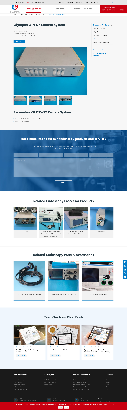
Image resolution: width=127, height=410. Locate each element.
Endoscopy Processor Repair (81, 387)
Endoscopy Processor (39, 14)
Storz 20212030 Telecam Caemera (29, 294)
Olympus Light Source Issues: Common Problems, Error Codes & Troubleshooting (97, 350)
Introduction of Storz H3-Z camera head (62, 350)
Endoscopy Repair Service (83, 9)
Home (17, 14)
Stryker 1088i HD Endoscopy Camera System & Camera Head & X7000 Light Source (51, 234)
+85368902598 (21, 2)
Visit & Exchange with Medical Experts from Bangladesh (28, 350)
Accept (66, 407)
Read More (20, 355)
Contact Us (94, 2)
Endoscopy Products (33, 9)
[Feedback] (125, 277)
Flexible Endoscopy (99, 28)
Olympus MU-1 (101, 231)
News (86, 2)
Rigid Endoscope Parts (50, 382)
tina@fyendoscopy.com (40, 2)
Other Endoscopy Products (101, 42)
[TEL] (125, 273)
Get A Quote (19, 41)
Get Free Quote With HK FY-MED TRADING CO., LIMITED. (113, 9)
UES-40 (25, 231)
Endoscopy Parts (58, 9)
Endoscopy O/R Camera (100, 35)
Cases (107, 384)
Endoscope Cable (49, 384)
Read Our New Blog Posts (63, 317)
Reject (60, 407)
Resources (79, 2)
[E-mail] (125, 269)
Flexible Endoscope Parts (50, 380)
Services (61, 2)
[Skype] (125, 262)
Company (70, 2)
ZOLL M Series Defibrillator (98, 294)
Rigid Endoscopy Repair (79, 382)
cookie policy (102, 404)
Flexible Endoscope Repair (80, 380)
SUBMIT (63, 182)
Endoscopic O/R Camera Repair (81, 384)
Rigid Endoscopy (98, 32)
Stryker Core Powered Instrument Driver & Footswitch (76, 233)
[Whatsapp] (125, 266)
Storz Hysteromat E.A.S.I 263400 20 (63, 294)
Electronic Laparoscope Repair (81, 389)
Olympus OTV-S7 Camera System (56, 14)
